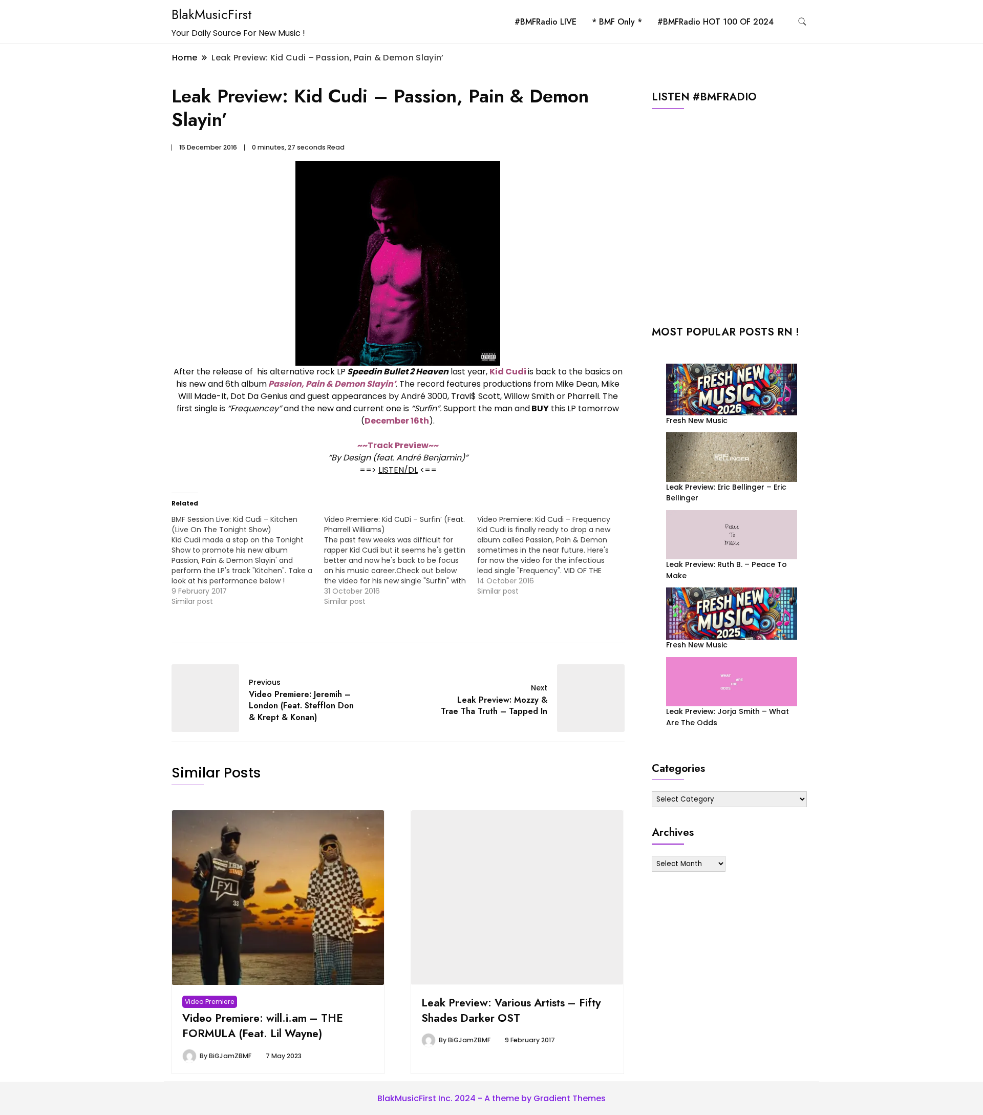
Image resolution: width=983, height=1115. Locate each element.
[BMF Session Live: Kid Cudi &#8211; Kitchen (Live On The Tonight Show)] (248, 560)
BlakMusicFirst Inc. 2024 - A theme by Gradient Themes (491, 1098)
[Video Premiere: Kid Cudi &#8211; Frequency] (553, 555)
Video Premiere (209, 1001)
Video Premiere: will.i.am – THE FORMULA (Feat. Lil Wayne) (262, 1025)
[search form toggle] (802, 21)
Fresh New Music (697, 420)
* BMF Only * (617, 22)
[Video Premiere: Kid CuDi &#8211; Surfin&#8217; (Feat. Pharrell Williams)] (400, 560)
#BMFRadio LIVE (545, 22)
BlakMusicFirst (212, 14)
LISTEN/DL (398, 470)
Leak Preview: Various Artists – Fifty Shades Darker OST (511, 1010)
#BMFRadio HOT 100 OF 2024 (715, 22)
